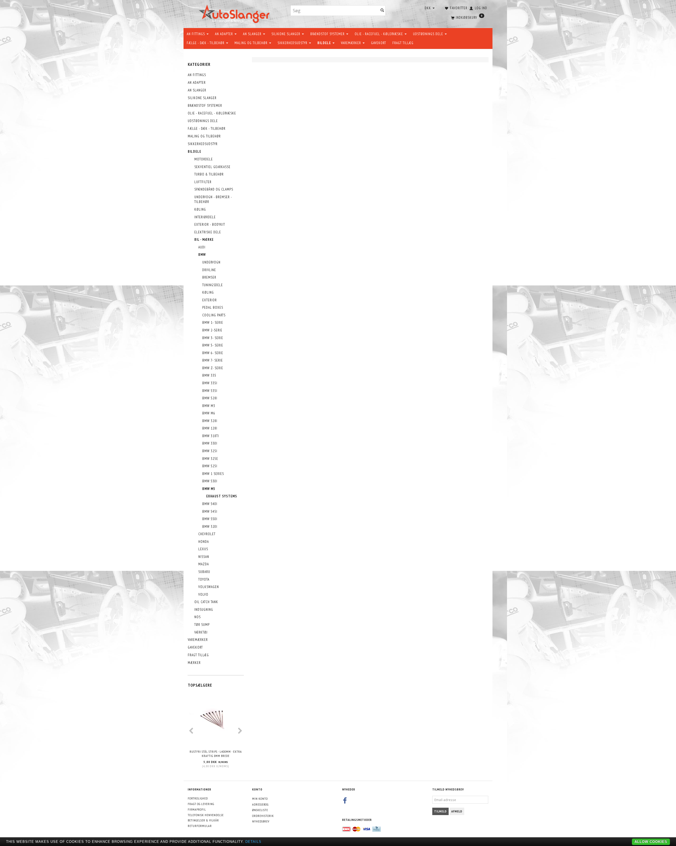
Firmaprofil (197, 809)
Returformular (200, 826)
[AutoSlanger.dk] (235, 13)
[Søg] (382, 10)
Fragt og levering (201, 804)
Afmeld (456, 811)
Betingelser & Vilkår (203, 820)
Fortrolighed (198, 798)
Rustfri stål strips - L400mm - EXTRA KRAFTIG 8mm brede (216, 754)
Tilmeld (440, 811)
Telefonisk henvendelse (206, 815)
